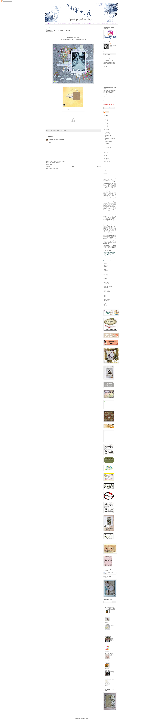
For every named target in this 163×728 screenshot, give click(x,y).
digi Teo (114, 187)
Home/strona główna (50, 23)
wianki (113, 241)
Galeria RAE (110, 198)
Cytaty (105, 266)
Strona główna (106, 271)
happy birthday (108, 201)
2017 (106, 123)
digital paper (106, 282)
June (106, 153)
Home (73, 166)
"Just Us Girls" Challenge (109, 607)
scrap (49, 31)
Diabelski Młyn (108, 187)
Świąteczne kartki (108, 135)
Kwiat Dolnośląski (108, 636)
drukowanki (106, 287)
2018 (106, 122)
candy (115, 183)
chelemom (106, 301)
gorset (115, 198)
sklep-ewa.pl (52, 31)
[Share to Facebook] (64, 130)
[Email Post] (58, 130)
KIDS (104, 207)
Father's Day (106, 194)
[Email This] (60, 130)
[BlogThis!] (62, 130)
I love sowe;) (112, 202)
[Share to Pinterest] (65, 130)
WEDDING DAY (108, 240)
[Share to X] (63, 130)
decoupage (114, 186)
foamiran (113, 195)
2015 (106, 126)
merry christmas (109, 213)
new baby (111, 218)
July (106, 152)
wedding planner (106, 241)
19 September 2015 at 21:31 (59, 139)
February (107, 159)
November (107, 129)
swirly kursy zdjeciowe (108, 286)
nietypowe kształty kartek (107, 219)
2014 (106, 163)
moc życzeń (111, 216)
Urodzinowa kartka (108, 141)
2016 (106, 125)
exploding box (111, 193)
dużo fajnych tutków (107, 283)
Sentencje (106, 270)
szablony (106, 288)
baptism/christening (107, 180)
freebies (104, 198)
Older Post (98, 166)
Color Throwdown (108, 661)
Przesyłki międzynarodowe (88, 23)
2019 (106, 120)
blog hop (109, 181)
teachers (112, 232)
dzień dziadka (110, 190)
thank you (105, 233)
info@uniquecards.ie (107, 94)
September (108, 132)
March (107, 158)
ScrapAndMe (105, 230)
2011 (106, 167)
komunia (109, 207)
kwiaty (115, 209)
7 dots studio (107, 632)
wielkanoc (105, 242)
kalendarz (114, 203)
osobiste (106, 220)
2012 (106, 166)
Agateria (114, 176)
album (107, 178)
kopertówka (105, 208)
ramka (109, 226)
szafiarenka (106, 273)
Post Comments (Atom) (54, 168)
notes (115, 219)
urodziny (110, 235)
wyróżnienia (105, 246)
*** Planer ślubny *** (108, 133)
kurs (111, 209)
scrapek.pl (107, 624)
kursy (105, 296)
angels (104, 179)
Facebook (98, 23)
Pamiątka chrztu (112, 625)
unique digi (105, 235)
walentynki (111, 237)
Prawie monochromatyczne (110, 138)
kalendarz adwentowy (108, 204)
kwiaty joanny (106, 294)
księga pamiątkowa (106, 209)
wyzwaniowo (106, 281)
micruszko (105, 215)
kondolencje (113, 207)
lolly (105, 295)
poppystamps (106, 222)
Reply (50, 142)
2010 (106, 169)
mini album (111, 215)
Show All (115, 686)
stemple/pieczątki (113, 231)
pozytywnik (112, 224)
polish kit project (111, 221)
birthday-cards (106, 300)
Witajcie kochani (112, 242)
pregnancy (105, 225)
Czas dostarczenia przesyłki (74, 23)
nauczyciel (105, 218)
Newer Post (48, 166)
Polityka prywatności (61, 23)
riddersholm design (112, 227)
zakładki (109, 246)
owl (111, 220)
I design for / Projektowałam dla (109, 23)
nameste (113, 217)
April (106, 156)
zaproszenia (111, 247)
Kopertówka (107, 139)
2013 (106, 164)
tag (108, 232)
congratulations (113, 185)
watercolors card (107, 238)
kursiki (105, 305)
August (107, 150)
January (107, 161)
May (106, 155)
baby (112, 179)
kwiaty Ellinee (106, 290)
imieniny (105, 203)
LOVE (109, 210)
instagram (110, 203)
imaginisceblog (107, 299)
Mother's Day (106, 217)
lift (105, 210)
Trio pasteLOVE (108, 147)
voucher (115, 236)
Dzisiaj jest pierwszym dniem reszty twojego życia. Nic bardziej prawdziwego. (109, 192)
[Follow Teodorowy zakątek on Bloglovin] (108, 108)
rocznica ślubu (108, 228)
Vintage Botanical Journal (109, 633)
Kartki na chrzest (108, 136)
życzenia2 (106, 275)
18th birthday (109, 175)
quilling (104, 226)
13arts (104, 175)
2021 (106, 117)
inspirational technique (108, 303)
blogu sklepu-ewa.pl (83, 36)
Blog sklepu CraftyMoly (109, 653)
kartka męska (111, 205)
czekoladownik (108, 186)
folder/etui (105, 196)
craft (105, 304)
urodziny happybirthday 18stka (108, 236)
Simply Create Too (108, 670)
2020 (106, 119)
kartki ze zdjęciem (112, 206)
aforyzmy (106, 265)
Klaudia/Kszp (51, 139)
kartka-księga (105, 206)
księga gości (112, 208)
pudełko (112, 225)
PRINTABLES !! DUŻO (108, 307)
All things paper (107, 291)
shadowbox (113, 230)
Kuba (105, 269)
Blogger (86, 718)
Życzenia (106, 274)
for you (110, 196)
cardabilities (108, 184)
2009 (106, 170)
